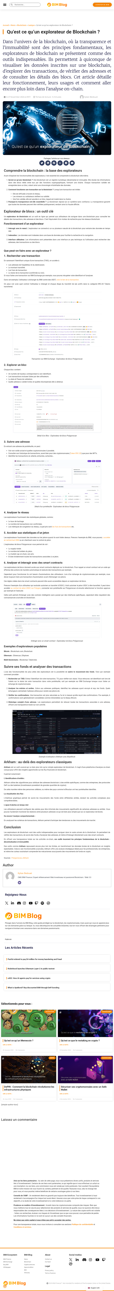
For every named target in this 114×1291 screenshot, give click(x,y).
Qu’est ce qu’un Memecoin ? (18, 1040)
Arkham (26, 858)
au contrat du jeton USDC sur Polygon (26, 588)
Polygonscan (17, 858)
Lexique (31, 25)
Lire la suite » (7, 1045)
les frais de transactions (61, 527)
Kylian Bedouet (25, 873)
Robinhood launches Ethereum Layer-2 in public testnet (31, 969)
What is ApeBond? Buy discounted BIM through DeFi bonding (33, 987)
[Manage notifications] (5, 1286)
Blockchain (21, 25)
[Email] (19, 882)
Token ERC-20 (75, 453)
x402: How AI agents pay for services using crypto (29, 978)
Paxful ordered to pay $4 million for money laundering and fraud (35, 959)
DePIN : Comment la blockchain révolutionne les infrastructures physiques (29, 1088)
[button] (4, 4)
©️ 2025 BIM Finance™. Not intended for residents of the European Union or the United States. (78, 1283)
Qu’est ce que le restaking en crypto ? (80, 1040)
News (13, 25)
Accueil (6, 25)
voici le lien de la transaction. (67, 280)
